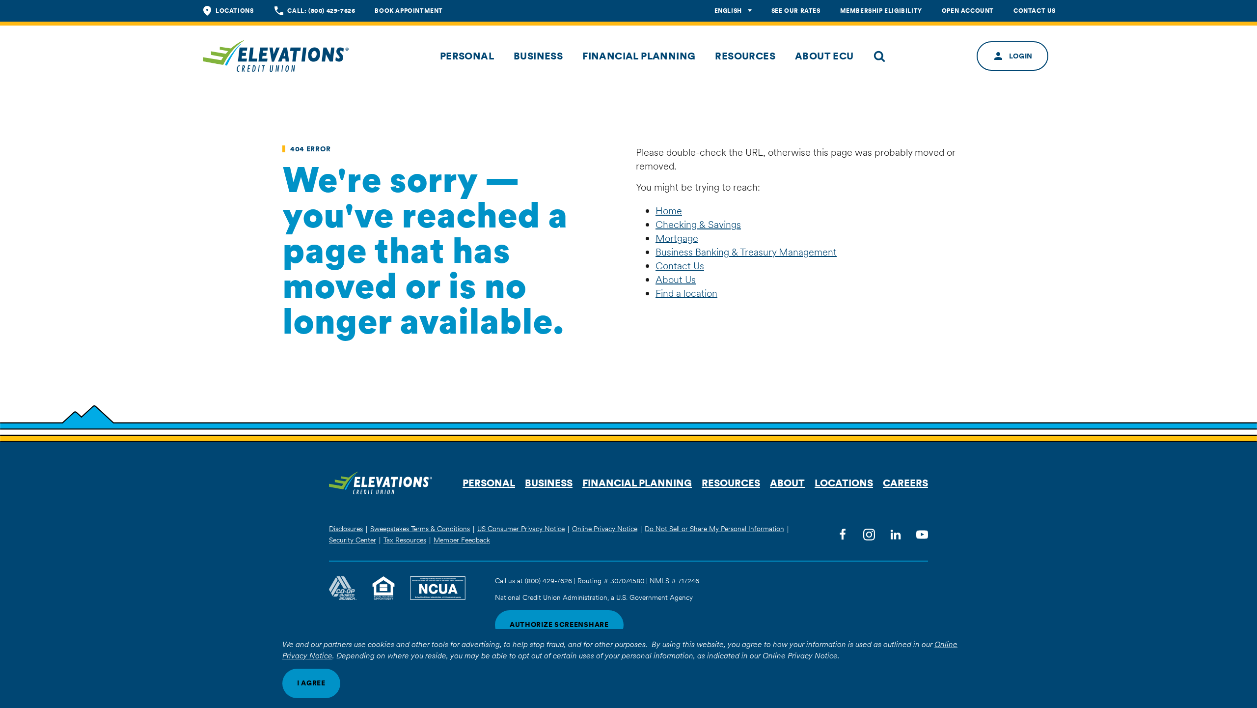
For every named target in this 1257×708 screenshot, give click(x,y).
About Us (676, 279)
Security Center (352, 540)
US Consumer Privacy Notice (521, 528)
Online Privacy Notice (604, 528)
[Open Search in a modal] (879, 56)
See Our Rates (795, 10)
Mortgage (677, 238)
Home (669, 210)
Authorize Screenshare (559, 624)
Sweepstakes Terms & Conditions (420, 528)
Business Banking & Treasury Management (746, 252)
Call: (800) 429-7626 (321, 10)
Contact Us (1034, 10)
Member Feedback (462, 540)
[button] (467, 56)
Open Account (968, 10)
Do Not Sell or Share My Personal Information (714, 528)
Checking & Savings (698, 224)
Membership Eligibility (881, 10)
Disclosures (346, 528)
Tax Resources (404, 540)
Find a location (686, 293)
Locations (234, 10)
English (728, 10)
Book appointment (409, 10)
